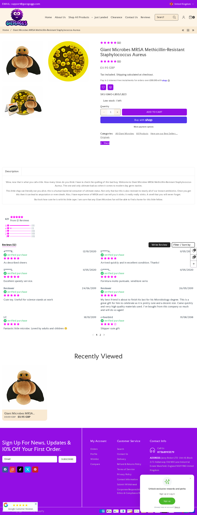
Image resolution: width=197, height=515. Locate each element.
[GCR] (6, 505)
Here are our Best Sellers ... (164, 133)
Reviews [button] (9, 244)
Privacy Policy (124, 474)
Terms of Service (126, 469)
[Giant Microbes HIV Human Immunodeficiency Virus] (193, 29)
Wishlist (94, 459)
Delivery (121, 459)
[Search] (174, 17)
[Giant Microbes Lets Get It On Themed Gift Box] (183, 29)
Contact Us (122, 454)
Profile (93, 454)
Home (6, 30)
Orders (94, 448)
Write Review (159, 244)
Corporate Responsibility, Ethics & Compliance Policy (131, 491)
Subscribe (67, 459)
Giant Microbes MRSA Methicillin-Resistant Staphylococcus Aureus (19, 413)
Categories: (106, 133)
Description (12, 171)
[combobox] (166, 17)
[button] (80, 17)
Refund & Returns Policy (129, 464)
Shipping (121, 74)
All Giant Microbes (124, 133)
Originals (104, 137)
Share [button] (106, 143)
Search (120, 448)
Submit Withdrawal (127, 484)
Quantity (104, 106)
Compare (95, 464)
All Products (142, 133)
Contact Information (127, 479)
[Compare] (110, 87)
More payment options (144, 127)
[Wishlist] (103, 87)
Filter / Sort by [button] (182, 245)
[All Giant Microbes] (188, 29)
